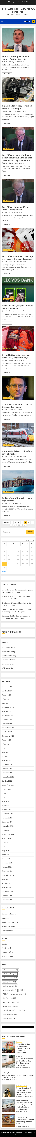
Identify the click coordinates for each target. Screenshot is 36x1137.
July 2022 (5, 793)
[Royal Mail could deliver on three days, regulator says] (18, 338)
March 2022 (6, 810)
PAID (22, 1010)
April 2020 (6, 883)
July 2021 (5, 842)
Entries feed (6, 948)
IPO (5, 998)
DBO (22, 990)
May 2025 (5, 703)
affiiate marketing (10, 970)
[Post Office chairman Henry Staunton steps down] (18, 191)
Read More (6, 74)
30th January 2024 (16, 62)
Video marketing (8, 664)
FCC (5, 994)
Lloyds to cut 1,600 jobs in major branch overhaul (17, 307)
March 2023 (6, 760)
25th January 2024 (16, 311)
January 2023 (7, 769)
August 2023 (6, 740)
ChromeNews (28, 1132)
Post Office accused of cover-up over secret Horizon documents (17, 257)
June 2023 (5, 748)
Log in (4, 944)
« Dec (4, 571)
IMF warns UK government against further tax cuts (15, 57)
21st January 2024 (16, 503)
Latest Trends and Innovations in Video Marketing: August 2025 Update (16, 610)
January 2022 (7, 818)
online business (9, 1010)
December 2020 (7, 871)
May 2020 (5, 879)
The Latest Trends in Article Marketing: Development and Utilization (24, 1062)
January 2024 (7, 720)
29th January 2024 (16, 111)
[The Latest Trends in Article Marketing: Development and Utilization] (8, 1061)
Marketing (6, 918)
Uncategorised (8, 50)
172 (19, 525)
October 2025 (7, 691)
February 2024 (7, 715)
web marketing (9, 1018)
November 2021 (8, 826)
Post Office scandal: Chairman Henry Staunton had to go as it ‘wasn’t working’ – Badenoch (17, 158)
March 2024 (6, 711)
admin (5, 62)
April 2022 (6, 806)
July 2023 (5, 744)
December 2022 (7, 773)
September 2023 (8, 736)
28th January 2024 (16, 163)
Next (24, 525)
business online (10, 986)
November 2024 (8, 707)
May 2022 (5, 801)
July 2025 (5, 699)
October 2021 (7, 830)
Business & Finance (9, 914)
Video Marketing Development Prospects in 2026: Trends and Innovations (23, 1048)
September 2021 (8, 834)
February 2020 (7, 892)
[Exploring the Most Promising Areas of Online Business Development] (8, 1105)
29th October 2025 (24, 1067)
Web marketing (8, 668)
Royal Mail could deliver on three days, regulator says (15, 356)
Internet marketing (9, 656)
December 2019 (7, 900)
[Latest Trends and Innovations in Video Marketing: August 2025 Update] (8, 1090)
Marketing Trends (8, 926)
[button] (2, 21)
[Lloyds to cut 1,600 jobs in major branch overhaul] (18, 289)
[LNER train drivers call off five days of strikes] (18, 435)
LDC (13, 998)
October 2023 (7, 732)
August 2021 (6, 838)
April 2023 (6, 756)
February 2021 (7, 863)
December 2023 (7, 724)
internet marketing (18, 994)
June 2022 (5, 797)
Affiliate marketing (9, 647)
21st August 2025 (23, 1097)
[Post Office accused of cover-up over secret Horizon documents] (18, 240)
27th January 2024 (16, 212)
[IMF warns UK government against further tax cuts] (18, 40)
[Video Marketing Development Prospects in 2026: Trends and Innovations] (8, 1047)
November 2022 (8, 777)
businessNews (9, 982)
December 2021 (7, 822)
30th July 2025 (22, 1111)
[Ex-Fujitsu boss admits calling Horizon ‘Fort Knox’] (18, 388)
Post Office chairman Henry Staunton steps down (15, 208)
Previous (6, 522)
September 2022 (8, 785)
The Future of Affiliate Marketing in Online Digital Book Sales (25, 1120)
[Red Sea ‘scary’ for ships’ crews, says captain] (18, 482)
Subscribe (33, 21)
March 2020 (6, 887)
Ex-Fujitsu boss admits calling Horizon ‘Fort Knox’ (17, 405)
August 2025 (6, 695)
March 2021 (6, 859)
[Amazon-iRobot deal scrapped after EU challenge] (18, 89)
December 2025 (7, 687)
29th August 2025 (9, 1080)
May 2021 (5, 851)
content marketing (10, 990)
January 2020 (7, 896)
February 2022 (7, 814)
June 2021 (5, 847)
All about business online (18, 10)
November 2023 (8, 728)
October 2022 (7, 781)
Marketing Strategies (10, 922)
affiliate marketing (10, 974)
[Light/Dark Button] (26, 21)
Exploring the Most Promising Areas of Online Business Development (24, 1106)
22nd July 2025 (22, 1126)
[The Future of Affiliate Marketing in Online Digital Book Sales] (8, 1120)
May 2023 (5, 752)
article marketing (10, 978)
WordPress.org (7, 956)
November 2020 (8, 875)
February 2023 (7, 765)
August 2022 (6, 789)
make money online (11, 1002)
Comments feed (7, 952)
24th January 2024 (16, 360)
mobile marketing (10, 1006)
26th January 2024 (16, 262)
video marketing (10, 1014)
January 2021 (7, 867)
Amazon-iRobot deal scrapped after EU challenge (17, 107)
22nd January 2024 (16, 456)
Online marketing (8, 660)
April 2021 (6, 855)
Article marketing (8, 652)
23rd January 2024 (16, 409)
